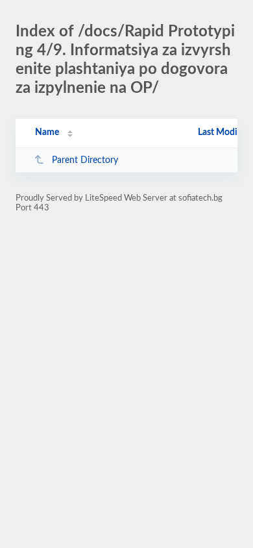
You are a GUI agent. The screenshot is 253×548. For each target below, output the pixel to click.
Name (47, 132)
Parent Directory (85, 160)
